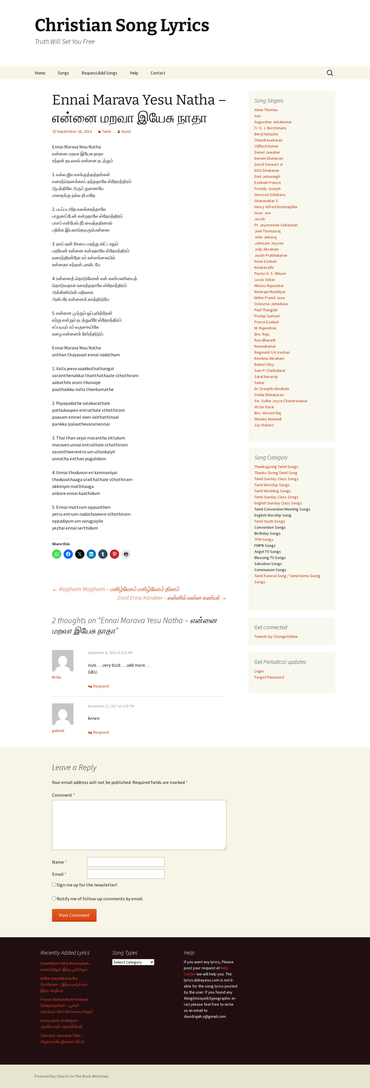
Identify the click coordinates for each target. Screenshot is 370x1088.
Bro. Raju (261, 334)
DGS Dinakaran (266, 170)
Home (40, 73)
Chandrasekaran (268, 140)
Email (59, 874)
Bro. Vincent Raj (267, 413)
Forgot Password (269, 677)
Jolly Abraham (266, 249)
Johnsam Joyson (269, 243)
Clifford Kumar (266, 146)
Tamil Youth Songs (269, 521)
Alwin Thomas (266, 109)
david (126, 131)
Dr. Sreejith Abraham (271, 388)
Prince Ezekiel (266, 322)
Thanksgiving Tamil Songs (276, 466)
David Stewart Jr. (269, 164)
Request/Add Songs (99, 73)
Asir (257, 115)
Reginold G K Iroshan (272, 352)
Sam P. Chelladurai (269, 370)
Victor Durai (264, 406)
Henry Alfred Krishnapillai (275, 206)
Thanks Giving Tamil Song (275, 472)
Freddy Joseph (267, 188)
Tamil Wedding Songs (272, 490)
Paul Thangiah (266, 309)
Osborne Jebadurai (271, 303)
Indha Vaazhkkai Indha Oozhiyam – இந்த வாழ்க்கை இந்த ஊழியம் (64, 984)
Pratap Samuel (267, 315)
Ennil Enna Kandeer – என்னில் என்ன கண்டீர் (172, 597)
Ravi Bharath (265, 340)
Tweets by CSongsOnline (276, 636)
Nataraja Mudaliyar (270, 291)
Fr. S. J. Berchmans (270, 128)
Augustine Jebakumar (273, 121)
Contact (158, 73)
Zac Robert (264, 425)
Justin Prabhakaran (270, 255)
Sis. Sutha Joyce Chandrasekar (281, 400)
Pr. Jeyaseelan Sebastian (276, 225)
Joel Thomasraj (267, 231)
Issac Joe (262, 212)
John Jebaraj (265, 237)
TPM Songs (263, 539)
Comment (63, 795)
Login (259, 671)
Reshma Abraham (269, 358)
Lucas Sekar (264, 279)
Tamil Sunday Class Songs (276, 478)
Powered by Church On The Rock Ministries (72, 1076)
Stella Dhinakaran (269, 394)
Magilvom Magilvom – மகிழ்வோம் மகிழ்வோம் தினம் (115, 589)
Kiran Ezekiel (265, 261)
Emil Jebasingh (267, 176)
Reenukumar (265, 346)
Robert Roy (264, 364)
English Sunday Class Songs (278, 503)
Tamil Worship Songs (272, 484)
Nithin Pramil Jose (269, 297)
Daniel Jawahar (267, 152)
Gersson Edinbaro (269, 194)
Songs (63, 73)
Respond (101, 686)
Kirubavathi (264, 267)
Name (59, 862)
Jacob (259, 218)
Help (134, 73)
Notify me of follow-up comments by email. (100, 898)
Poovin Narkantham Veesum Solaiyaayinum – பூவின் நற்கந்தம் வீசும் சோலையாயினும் (66, 1005)
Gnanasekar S (266, 200)
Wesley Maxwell (268, 419)
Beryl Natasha (266, 134)
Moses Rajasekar (269, 285)
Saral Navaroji (266, 376)
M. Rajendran (265, 328)
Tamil (106, 131)
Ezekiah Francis (267, 182)
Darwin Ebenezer (269, 158)
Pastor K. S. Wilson (270, 273)
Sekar (259, 382)
